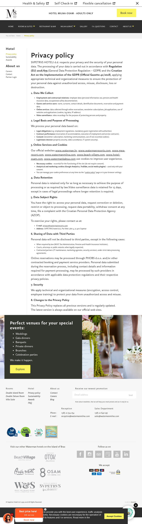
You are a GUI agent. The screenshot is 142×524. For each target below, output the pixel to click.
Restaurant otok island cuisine (50, 457)
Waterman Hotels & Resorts (50, 487)
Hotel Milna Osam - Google (107, 454)
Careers (9, 71)
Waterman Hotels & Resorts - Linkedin (126, 454)
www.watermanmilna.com (60, 154)
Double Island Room (15, 393)
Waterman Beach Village (24, 458)
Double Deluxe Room (15, 396)
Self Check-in (63, 3)
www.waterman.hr (66, 150)
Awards (9, 60)
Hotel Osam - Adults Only (50, 472)
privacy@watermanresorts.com (55, 226)
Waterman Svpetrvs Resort (24, 487)
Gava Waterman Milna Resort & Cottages (24, 471)
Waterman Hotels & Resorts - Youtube (117, 454)
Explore (20, 369)
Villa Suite (10, 399)
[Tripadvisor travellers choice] (39, 432)
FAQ (30, 403)
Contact (9, 74)
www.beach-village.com (91, 154)
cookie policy (90, 172)
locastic (133, 502)
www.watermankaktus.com (60, 158)
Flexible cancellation (97, 3)
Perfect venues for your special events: (41, 325)
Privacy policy (11, 54)
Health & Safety (34, 3)
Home (10, 26)
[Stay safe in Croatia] (12, 432)
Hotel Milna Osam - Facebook (80, 454)
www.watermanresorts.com (94, 150)
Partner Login (11, 77)
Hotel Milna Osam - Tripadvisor (98, 454)
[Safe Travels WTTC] (26, 432)
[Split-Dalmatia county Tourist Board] (51, 432)
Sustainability (11, 57)
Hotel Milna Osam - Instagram (89, 454)
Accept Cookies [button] (114, 516)
